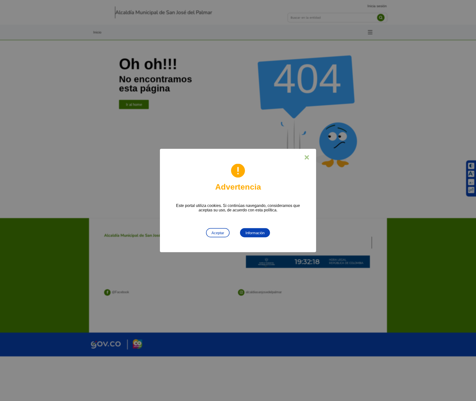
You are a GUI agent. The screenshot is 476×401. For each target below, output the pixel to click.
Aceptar (217, 233)
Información (255, 233)
